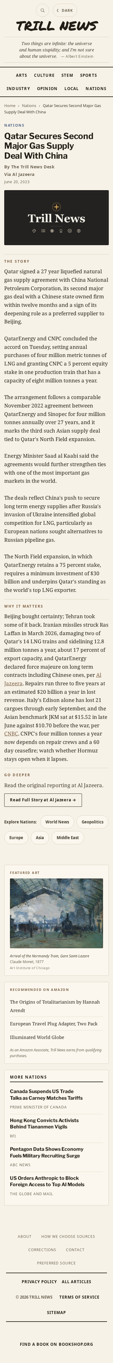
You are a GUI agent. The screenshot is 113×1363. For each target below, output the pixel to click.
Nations (96, 88)
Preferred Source (56, 1263)
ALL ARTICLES (76, 1281)
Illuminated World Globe (37, 1037)
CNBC (11, 733)
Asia (40, 837)
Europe (16, 837)
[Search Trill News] (42, 10)
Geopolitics (92, 822)
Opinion (47, 88)
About (25, 1236)
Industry (18, 88)
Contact (75, 1249)
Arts (21, 75)
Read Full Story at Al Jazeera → (43, 800)
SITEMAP (56, 1312)
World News (57, 822)
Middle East (68, 837)
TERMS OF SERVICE (79, 1297)
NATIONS (14, 125)
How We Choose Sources (68, 1236)
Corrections (42, 1249)
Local (71, 88)
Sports (88, 75)
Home (9, 105)
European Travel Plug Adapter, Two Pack (54, 1024)
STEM (67, 75)
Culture (44, 75)
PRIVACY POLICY (39, 1281)
